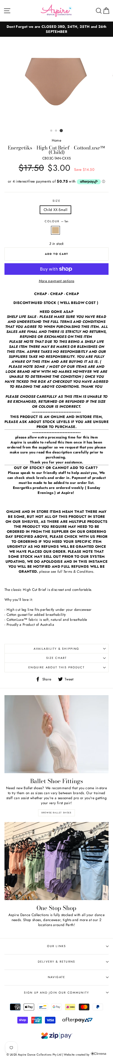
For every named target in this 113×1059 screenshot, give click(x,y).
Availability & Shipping (56, 649)
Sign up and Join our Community (56, 992)
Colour (56, 221)
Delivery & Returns (56, 961)
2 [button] (56, 131)
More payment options (56, 280)
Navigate (56, 977)
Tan (55, 230)
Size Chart (56, 658)
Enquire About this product (56, 667)
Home (56, 140)
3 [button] (61, 130)
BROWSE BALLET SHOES (56, 812)
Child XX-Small (55, 209)
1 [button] (51, 131)
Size (56, 201)
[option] (56, 29)
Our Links (56, 946)
